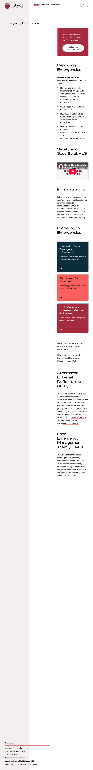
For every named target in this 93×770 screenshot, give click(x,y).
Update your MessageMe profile (73, 48)
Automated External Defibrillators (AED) (20, 761)
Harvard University (71, 423)
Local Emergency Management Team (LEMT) (21, 764)
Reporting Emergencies (13, 748)
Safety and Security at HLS (15, 751)
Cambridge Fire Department (72, 107)
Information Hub (11, 754)
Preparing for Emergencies (15, 758)
